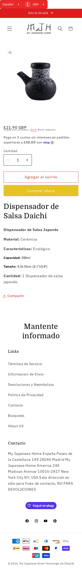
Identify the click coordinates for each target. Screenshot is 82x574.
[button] (9, 28)
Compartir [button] (16, 296)
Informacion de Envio (26, 374)
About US (16, 426)
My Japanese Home (32, 563)
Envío (33, 129)
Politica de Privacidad (26, 395)
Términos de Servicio (25, 364)
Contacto (15, 405)
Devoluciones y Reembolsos (31, 384)
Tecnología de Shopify (60, 563)
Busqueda (16, 415)
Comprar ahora (41, 190)
